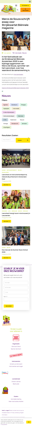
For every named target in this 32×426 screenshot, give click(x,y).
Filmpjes (23, 105)
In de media (16, 108)
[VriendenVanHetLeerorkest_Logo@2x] (16, 337)
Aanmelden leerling (16, 399)
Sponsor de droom (16, 349)
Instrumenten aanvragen (16, 366)
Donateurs (14, 105)
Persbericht (15, 123)
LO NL (5, 120)
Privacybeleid (4, 424)
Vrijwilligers (6, 127)
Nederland (13, 120)
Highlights (6, 108)
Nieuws (22, 120)
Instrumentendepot (8, 116)
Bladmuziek (16, 384)
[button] (30, 2)
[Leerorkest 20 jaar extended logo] (7, 9)
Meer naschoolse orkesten (16, 401)
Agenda (5, 105)
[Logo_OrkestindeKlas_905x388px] (5, 373)
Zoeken (20, 140)
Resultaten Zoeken (10, 135)
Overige (5, 123)
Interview (20, 116)
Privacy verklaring (15, 412)
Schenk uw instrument (16, 364)
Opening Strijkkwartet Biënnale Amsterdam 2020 (15, 88)
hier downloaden (18, 74)
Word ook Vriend (16, 346)
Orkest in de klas (16, 381)
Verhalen (24, 123)
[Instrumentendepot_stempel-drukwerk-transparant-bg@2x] (16, 355)
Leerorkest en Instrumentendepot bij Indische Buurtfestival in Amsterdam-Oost (14, 177)
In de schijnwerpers (8, 112)
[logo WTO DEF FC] (5, 390)
